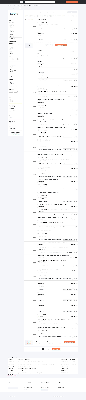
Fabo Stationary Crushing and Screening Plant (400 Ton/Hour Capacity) (51, 327)
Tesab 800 (40, 61)
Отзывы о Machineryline (28, 387)
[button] (74, 29)
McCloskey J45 (10, 368)
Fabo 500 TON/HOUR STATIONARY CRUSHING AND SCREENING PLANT (51, 99)
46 (50, 349)
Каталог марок (26, 389)
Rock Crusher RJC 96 (42, 19)
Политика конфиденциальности (29, 384)
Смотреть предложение (69, 342)
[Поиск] (25, 1)
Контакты (9, 385)
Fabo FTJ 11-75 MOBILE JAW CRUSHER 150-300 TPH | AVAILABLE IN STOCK (52, 85)
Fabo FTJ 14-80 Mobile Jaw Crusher (44, 167)
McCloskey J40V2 (41, 72)
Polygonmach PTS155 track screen (44, 314)
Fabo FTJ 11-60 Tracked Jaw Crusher (45, 113)
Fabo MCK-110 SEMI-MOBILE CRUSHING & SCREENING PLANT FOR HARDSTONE (53, 255)
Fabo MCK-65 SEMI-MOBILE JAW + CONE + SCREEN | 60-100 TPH (50, 154)
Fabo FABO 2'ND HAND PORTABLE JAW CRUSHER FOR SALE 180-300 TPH (52, 204)
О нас (9, 382)
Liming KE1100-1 (11, 370)
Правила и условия (27, 382)
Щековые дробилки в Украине (13, 375)
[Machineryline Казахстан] (13, 1)
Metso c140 (40, 303)
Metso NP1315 (40, 281)
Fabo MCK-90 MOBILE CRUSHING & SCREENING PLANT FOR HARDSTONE (52, 217)
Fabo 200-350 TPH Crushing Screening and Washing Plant (49, 269)
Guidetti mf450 (40, 50)
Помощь (9, 384)
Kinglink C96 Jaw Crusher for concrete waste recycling (48, 192)
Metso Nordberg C (11, 366)
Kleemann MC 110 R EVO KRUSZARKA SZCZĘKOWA (48, 179)
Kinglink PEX (10, 359)
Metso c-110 (40, 292)
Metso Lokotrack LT (11, 361)
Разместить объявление (61, 45)
